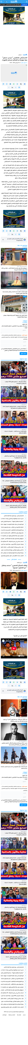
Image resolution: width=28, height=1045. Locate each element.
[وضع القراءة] (6, 84)
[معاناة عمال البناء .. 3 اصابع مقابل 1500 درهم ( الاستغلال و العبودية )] (14, 373)
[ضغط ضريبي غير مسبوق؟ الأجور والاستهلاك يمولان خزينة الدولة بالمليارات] (14, 306)
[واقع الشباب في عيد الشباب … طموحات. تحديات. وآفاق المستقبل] (14, 423)
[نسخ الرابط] (3, 84)
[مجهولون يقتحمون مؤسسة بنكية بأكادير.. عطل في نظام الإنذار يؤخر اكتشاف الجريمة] (14, 259)
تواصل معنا (19, 1014)
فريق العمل (5, 1014)
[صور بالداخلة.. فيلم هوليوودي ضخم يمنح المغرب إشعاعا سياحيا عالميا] (14, 758)
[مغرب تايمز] (14, 2)
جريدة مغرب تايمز (10, 1011)
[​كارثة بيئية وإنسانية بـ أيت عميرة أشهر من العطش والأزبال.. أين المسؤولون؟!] (14, 447)
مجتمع (20, 54)
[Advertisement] (14, 39)
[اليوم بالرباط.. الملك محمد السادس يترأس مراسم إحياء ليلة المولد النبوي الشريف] (14, 283)
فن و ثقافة (19, 562)
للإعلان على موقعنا (12, 1014)
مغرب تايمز (23, 62)
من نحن (24, 1014)
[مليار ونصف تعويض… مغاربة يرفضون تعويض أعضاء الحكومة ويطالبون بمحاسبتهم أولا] (14, 398)
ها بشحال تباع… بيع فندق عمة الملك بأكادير (14, 516)
